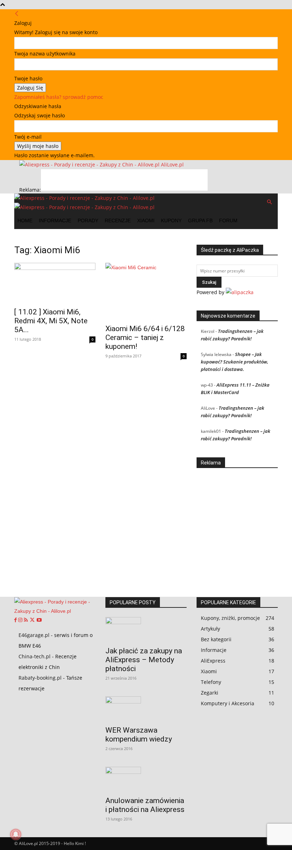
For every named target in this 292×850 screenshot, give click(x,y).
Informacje (55, 220)
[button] (269, 202)
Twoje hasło (28, 78)
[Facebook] (16, 620)
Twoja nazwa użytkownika (44, 53)
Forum (228, 220)
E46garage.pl (34, 635)
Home (24, 220)
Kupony (171, 220)
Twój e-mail (28, 136)
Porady (88, 220)
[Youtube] (39, 620)
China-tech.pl (35, 656)
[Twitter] (33, 620)
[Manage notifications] (15, 834)
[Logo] (84, 198)
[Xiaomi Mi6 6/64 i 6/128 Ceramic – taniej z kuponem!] (146, 291)
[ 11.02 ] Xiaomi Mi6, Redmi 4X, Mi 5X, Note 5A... (51, 321)
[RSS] (26, 620)
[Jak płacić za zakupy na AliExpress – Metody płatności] (146, 629)
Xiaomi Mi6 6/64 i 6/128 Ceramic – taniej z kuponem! (145, 337)
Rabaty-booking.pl (40, 677)
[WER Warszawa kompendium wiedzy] (146, 708)
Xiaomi (146, 220)
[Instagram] (21, 620)
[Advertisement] (124, 180)
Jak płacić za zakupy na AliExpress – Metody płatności (143, 660)
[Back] (16, 13)
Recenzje (118, 220)
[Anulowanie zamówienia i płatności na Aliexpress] (146, 779)
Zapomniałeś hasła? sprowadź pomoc (58, 97)
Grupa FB (200, 220)
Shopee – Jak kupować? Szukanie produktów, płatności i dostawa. (234, 361)
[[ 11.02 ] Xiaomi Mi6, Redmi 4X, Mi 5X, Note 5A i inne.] (54, 283)
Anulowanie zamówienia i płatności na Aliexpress (144, 805)
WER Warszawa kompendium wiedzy (138, 734)
